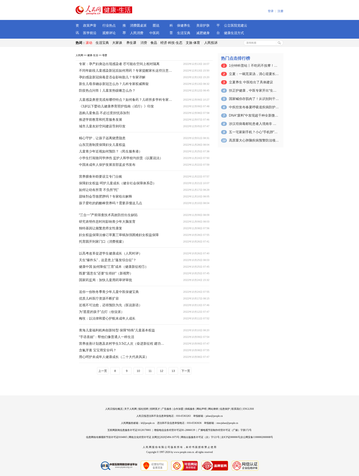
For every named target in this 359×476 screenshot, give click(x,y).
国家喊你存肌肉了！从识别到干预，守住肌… (254, 99)
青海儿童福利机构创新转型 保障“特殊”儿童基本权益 (117, 330)
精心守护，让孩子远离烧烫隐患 (102, 138)
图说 (156, 25)
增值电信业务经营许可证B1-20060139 (174, 430)
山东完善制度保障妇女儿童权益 (102, 144)
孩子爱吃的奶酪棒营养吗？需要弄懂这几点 (110, 203)
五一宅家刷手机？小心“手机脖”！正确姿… (254, 132)
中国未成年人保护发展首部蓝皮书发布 (107, 164)
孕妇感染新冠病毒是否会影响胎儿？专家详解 (112, 77)
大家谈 (117, 42)
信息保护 (225, 408)
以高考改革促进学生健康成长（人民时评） (110, 253)
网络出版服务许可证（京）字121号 (200, 437)
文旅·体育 (193, 42)
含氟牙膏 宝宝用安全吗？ (97, 350)
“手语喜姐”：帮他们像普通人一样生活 (106, 337)
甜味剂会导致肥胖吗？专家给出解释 (105, 196)
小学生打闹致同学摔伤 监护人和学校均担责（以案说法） (121, 158)
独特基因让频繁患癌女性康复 (100, 228)
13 (173, 371)
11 (150, 371)
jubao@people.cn (214, 416)
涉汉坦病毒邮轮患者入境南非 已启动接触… (254, 123)
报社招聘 (143, 408)
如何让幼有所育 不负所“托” (98, 190)
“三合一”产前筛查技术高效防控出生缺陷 (108, 215)
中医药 (154, 33)
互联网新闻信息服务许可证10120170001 (129, 430)
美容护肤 (203, 25)
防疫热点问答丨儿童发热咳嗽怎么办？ (107, 90)
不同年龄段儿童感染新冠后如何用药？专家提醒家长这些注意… (125, 70)
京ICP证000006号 (230, 437)
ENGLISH (248, 408)
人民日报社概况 (114, 408)
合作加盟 (178, 408)
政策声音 (89, 25)
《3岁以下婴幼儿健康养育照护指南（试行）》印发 (116, 106)
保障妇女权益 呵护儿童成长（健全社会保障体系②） (117, 183)
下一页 (185, 371)
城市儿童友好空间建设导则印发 (102, 126)
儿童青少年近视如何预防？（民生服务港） (110, 151)
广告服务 (167, 408)
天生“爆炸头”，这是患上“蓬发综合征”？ (107, 260)
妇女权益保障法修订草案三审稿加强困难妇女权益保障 (119, 235)
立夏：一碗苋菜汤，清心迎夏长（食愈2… (254, 74)
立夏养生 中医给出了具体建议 (251, 82)
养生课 (131, 42)
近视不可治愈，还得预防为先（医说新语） (110, 305)
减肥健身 (203, 33)
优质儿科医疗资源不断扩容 (99, 298)
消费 (143, 42)
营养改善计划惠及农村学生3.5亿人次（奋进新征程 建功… (121, 343)
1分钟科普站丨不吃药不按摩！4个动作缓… (254, 65)
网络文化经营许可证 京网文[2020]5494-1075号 (154, 437)
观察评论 (109, 33)
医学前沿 (89, 33)
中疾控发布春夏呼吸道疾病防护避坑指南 (254, 107)
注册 (280, 11)
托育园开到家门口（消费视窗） (102, 241)
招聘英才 (155, 408)
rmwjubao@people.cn (227, 423)
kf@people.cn (148, 423)
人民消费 (136, 33)
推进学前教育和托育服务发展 (100, 119)
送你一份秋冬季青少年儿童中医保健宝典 (109, 292)
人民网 (79, 55)
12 (161, 371)
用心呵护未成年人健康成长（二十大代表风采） (114, 357)
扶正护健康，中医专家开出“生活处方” (254, 90)
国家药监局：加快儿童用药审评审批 (105, 280)
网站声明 (202, 408)
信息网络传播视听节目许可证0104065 (106, 437)
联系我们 (236, 408)
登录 (271, 11)
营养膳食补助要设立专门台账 (100, 176)
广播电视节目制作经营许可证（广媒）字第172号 (225, 430)
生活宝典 (183, 33)
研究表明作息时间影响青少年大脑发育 (107, 221)
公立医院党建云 (235, 25)
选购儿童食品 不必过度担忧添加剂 (104, 113)
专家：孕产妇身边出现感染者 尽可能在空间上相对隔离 (119, 64)
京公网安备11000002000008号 (257, 437)
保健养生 (183, 25)
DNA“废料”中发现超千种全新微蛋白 (254, 115)
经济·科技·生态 (171, 42)
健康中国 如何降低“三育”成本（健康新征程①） (113, 266)
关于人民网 (130, 408)
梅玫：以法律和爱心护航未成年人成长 (107, 318)
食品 (153, 42)
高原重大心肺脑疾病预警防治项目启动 (254, 140)
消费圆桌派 (138, 25)
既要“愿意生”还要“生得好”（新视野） (106, 273)
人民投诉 (211, 42)
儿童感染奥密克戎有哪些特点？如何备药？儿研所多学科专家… (125, 99)
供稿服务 (190, 408)
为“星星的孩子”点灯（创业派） (101, 312)
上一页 (102, 371)
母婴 (104, 55)
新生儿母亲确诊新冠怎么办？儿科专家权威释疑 (114, 84)
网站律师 (213, 408)
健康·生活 (92, 55)
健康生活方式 (234, 33)
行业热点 (109, 25)
